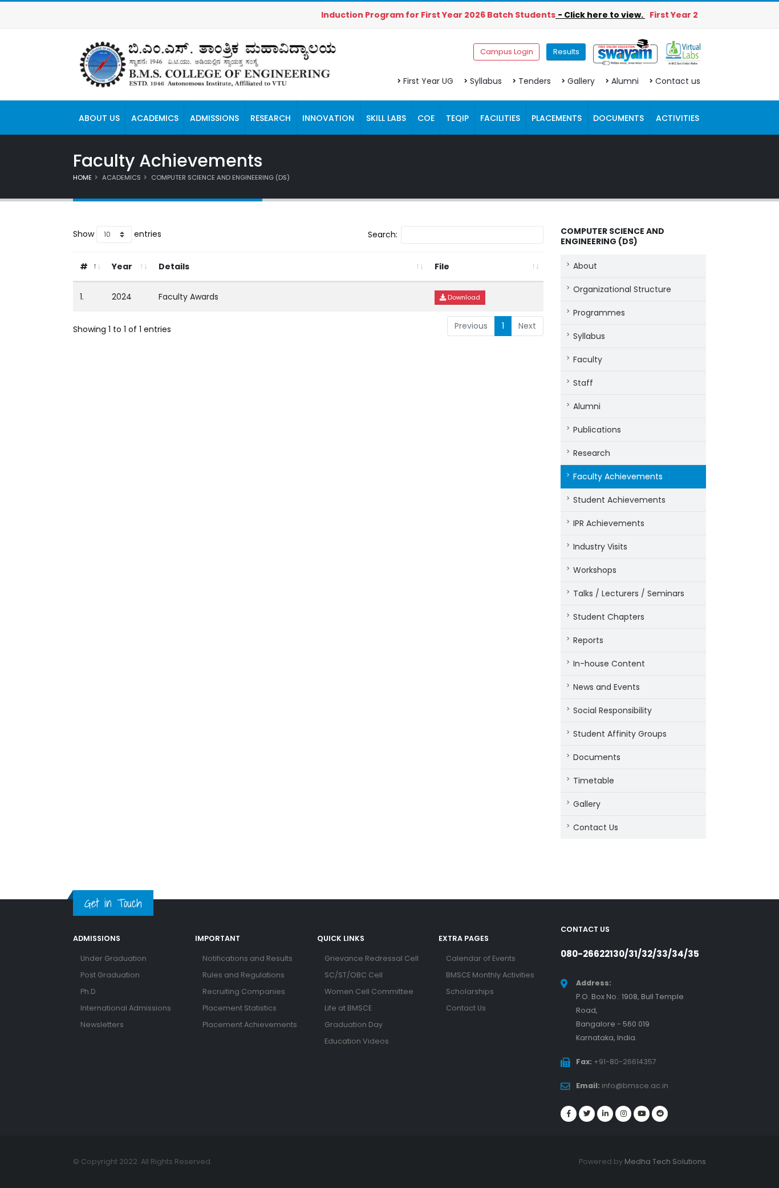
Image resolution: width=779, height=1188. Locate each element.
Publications (597, 429)
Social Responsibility (612, 710)
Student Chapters (608, 617)
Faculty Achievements (618, 476)
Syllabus (486, 81)
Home (82, 177)
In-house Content (609, 663)
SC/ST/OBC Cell (353, 975)
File (442, 266)
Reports (588, 640)
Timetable (593, 780)
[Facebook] (569, 1114)
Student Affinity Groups (620, 734)
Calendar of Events (481, 958)
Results (566, 51)
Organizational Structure (622, 289)
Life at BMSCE (348, 1008)
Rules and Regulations (243, 975)
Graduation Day (353, 1024)
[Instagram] (623, 1114)
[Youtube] (642, 1114)
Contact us (677, 81)
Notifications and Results (247, 958)
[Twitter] (587, 1114)
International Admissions (125, 1008)
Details (174, 266)
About (585, 266)
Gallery (581, 81)
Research (591, 453)
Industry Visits (600, 546)
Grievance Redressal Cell (371, 958)
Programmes (599, 312)
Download (463, 297)
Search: (382, 234)
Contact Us (595, 827)
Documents (596, 757)
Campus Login (506, 51)
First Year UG (428, 81)
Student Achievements (619, 500)
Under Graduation (113, 958)
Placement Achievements (249, 1024)
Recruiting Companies (243, 991)
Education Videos (356, 1041)
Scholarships (470, 991)
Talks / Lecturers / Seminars (628, 593)
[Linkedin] (605, 1114)
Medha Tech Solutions (665, 1161)
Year (122, 266)
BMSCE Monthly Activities (490, 975)
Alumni (625, 81)
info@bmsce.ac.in (635, 1085)
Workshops (594, 570)
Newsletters (102, 1024)
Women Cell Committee (368, 991)
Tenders (534, 81)
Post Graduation (110, 975)
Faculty (587, 359)
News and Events (606, 687)
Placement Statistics (239, 1008)
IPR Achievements (608, 523)
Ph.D (88, 991)
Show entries (117, 234)
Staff (583, 383)
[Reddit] (660, 1114)
